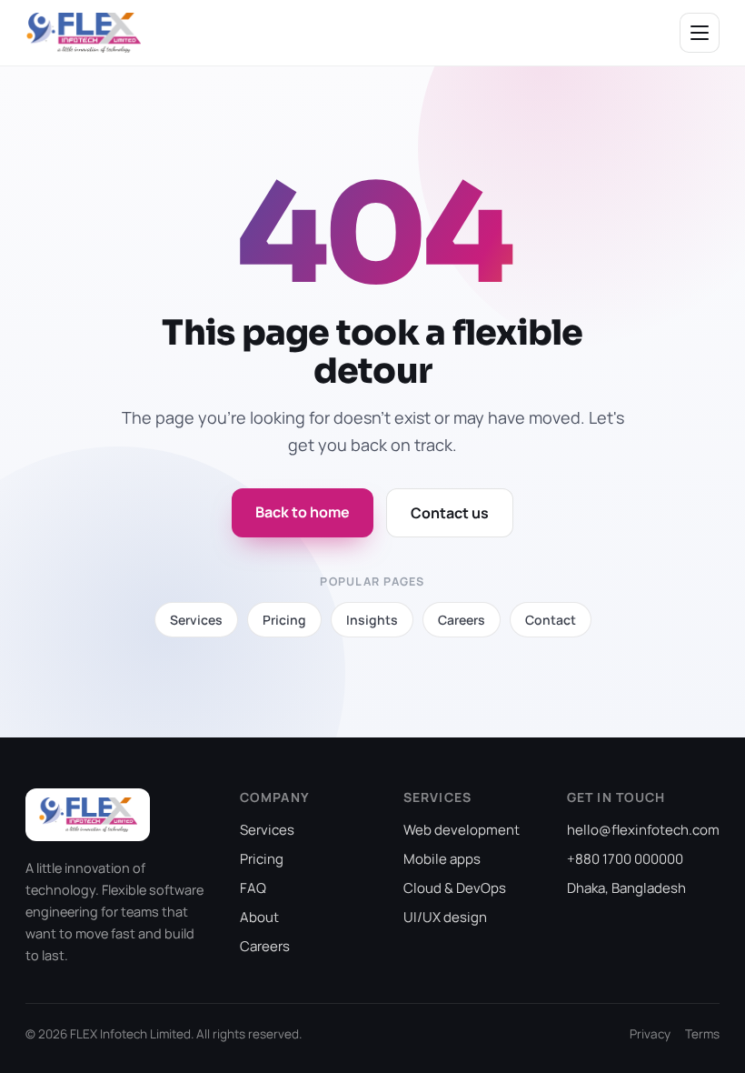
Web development (461, 829)
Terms (702, 1034)
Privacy (650, 1034)
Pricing (261, 858)
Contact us (450, 513)
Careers (265, 946)
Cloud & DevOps (454, 888)
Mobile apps (442, 858)
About (259, 917)
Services (267, 829)
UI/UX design (445, 917)
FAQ (253, 888)
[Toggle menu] (700, 33)
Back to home (302, 512)
